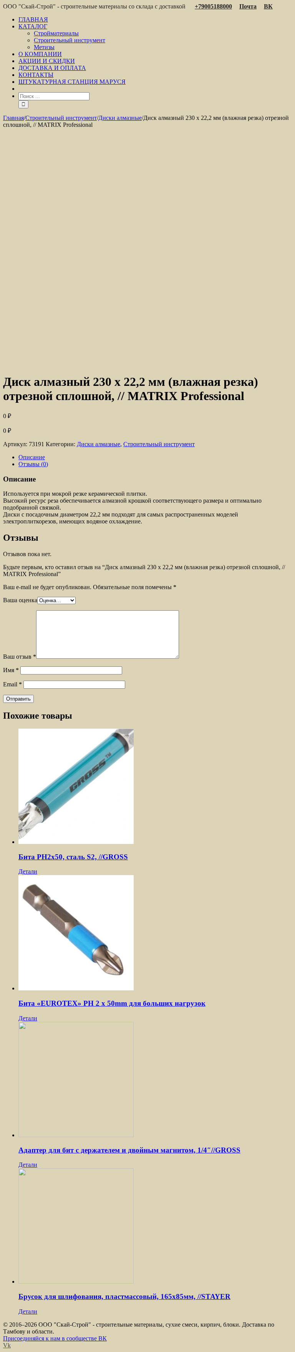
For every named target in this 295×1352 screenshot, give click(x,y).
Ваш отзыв (19, 656)
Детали (27, 871)
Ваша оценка (20, 600)
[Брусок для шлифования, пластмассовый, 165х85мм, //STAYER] (155, 1226)
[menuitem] (155, 19)
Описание (31, 457)
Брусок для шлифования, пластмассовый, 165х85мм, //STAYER (124, 1296)
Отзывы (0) (33, 464)
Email (12, 684)
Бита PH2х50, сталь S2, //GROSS (73, 857)
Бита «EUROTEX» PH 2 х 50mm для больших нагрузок (112, 1003)
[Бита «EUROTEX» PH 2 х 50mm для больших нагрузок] (155, 933)
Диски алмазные (98, 444)
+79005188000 (213, 6)
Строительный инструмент (159, 444)
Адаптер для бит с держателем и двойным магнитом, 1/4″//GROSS (129, 1150)
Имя (11, 670)
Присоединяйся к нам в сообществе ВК (55, 1338)
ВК (268, 6)
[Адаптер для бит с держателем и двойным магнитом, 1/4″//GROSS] (155, 1080)
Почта (248, 6)
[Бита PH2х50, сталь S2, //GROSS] (155, 787)
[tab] (155, 457)
